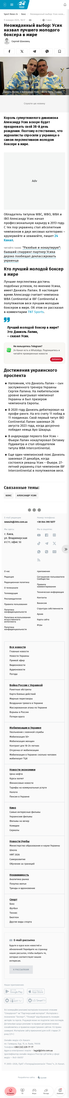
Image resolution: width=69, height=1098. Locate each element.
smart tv (14, 1000)
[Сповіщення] (65, 5)
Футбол (14, 908)
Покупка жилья (18, 883)
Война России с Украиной (26, 685)
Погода (13, 674)
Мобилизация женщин (22, 741)
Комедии (14, 825)
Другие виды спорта (21, 922)
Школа (13, 850)
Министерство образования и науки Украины (35, 845)
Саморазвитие (17, 859)
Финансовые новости (21, 783)
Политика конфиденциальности (15, 611)
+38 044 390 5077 (46, 521)
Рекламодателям (12, 599)
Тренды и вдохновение (22, 888)
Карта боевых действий (23, 694)
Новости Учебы (19, 841)
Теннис (13, 912)
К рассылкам (21, 969)
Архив (40, 614)
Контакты (42, 598)
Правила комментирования (46, 586)
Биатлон (14, 917)
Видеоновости (17, 665)
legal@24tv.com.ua (43, 1050)
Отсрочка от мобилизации (24, 750)
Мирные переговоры (21, 698)
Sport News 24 (11, 14)
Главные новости (19, 651)
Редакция (9, 577)
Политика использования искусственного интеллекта (17, 619)
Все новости (18, 647)
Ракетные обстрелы (20, 689)
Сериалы (14, 830)
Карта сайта (43, 620)
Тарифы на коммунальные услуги (28, 787)
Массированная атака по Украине (28, 707)
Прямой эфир (17, 660)
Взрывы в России (19, 712)
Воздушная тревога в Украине (26, 703)
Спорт (13, 899)
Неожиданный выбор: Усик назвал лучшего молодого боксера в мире (47, 14)
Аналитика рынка (19, 879)
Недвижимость (19, 875)
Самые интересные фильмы (25, 812)
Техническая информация (50, 592)
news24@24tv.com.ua (15, 521)
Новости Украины (19, 656)
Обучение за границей (22, 863)
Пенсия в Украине (19, 796)
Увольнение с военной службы (27, 732)
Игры (39, 625)
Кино (13, 807)
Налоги (14, 792)
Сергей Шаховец (21, 41)
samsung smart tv (37, 1000)
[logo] (22, 4)
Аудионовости (17, 669)
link (38, 535)
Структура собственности (50, 609)
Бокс (24, 14)
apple (37, 991)
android (14, 991)
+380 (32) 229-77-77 (23, 1047)
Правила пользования (15, 604)
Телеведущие (11, 593)
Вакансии (42, 603)
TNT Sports (36, 312)
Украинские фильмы (21, 816)
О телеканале (11, 588)
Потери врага (17, 716)
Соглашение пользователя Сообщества (50, 578)
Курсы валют (17, 778)
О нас (7, 571)
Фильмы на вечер (19, 821)
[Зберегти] (59, 51)
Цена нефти (16, 774)
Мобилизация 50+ (19, 736)
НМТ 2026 (15, 854)
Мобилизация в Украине (25, 728)
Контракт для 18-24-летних (24, 745)
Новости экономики (22, 769)
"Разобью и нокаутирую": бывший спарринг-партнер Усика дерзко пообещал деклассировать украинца (32, 254)
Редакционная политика (16, 582)
